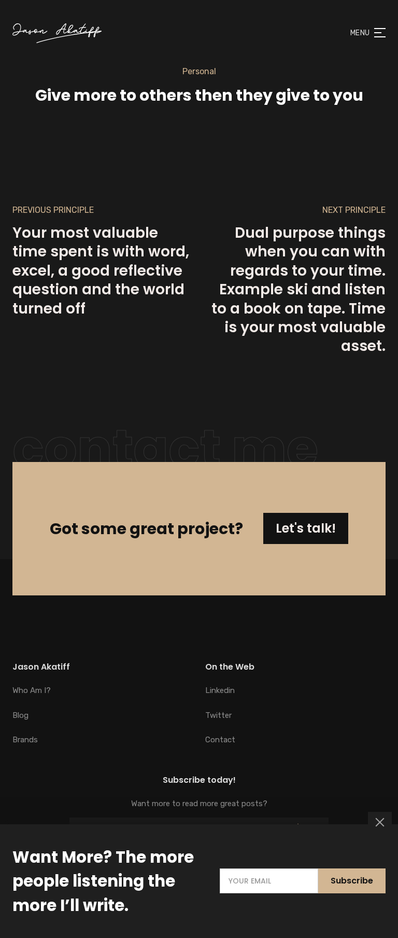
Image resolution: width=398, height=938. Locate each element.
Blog (20, 715)
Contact (220, 739)
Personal (199, 71)
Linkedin (220, 690)
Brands (25, 739)
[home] (57, 33)
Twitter (218, 715)
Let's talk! (306, 528)
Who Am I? (31, 690)
